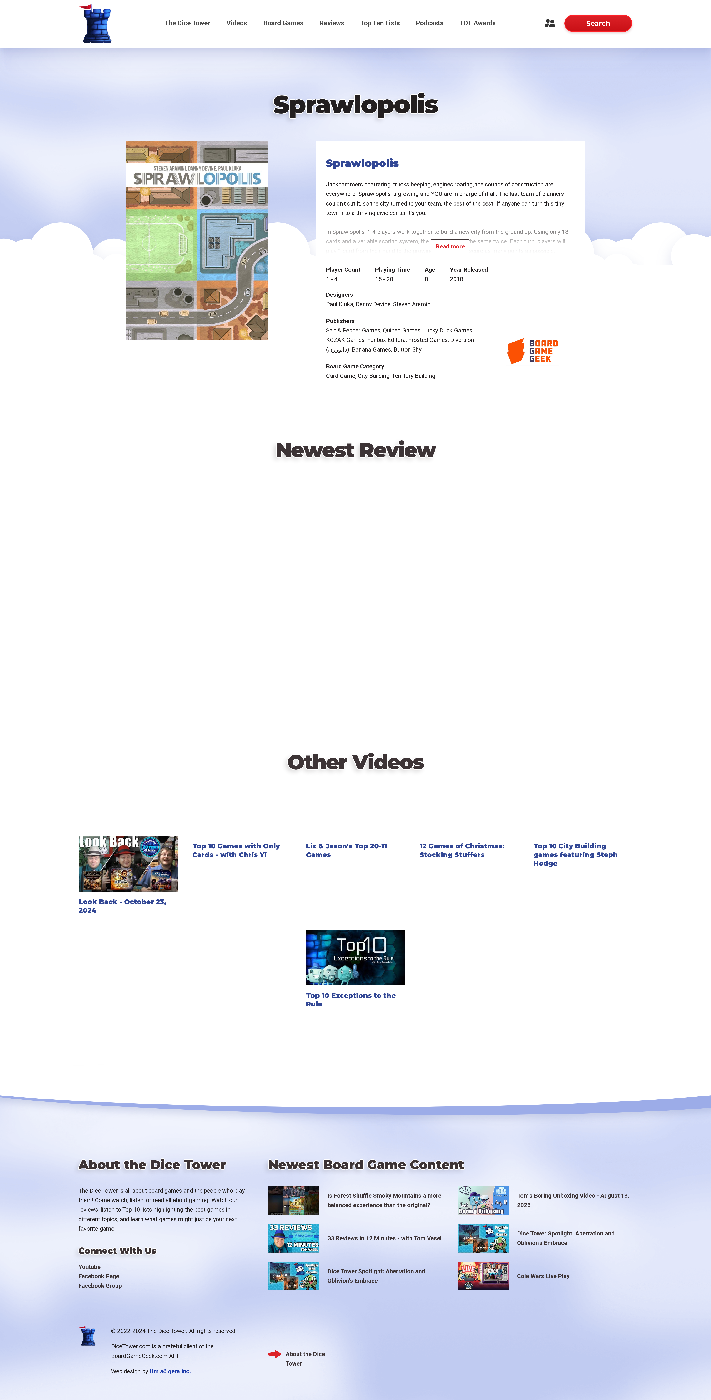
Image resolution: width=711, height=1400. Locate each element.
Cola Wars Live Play (543, 1276)
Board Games (283, 23)
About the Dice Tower (305, 1355)
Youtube (90, 1266)
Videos (236, 23)
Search (598, 23)
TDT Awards (478, 23)
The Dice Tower (187, 23)
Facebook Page (99, 1276)
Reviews (332, 23)
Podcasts (429, 23)
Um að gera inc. (170, 1371)
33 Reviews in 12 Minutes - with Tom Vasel (385, 1238)
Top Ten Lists (380, 23)
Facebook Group (100, 1285)
